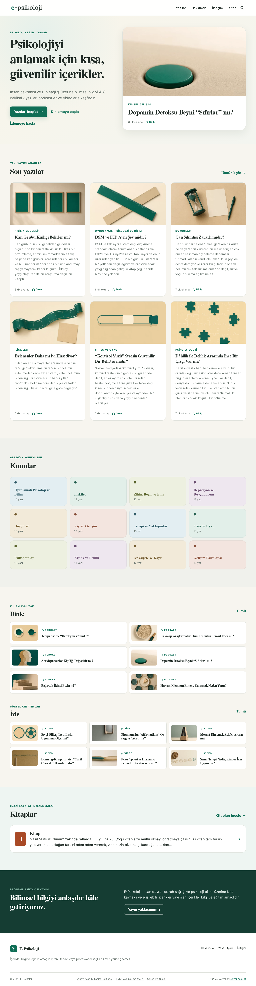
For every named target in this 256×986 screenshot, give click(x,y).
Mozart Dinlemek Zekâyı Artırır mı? (221, 736)
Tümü (241, 611)
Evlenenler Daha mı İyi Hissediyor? (46, 356)
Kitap (232, 8)
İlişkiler (21, 349)
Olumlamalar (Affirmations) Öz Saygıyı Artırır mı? (142, 736)
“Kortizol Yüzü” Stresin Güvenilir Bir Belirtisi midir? (125, 358)
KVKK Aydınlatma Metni (130, 978)
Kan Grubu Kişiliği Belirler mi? (43, 237)
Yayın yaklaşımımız (144, 909)
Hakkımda (199, 8)
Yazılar (181, 8)
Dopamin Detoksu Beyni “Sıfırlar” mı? (180, 112)
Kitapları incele (228, 816)
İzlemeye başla (22, 123)
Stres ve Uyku (106, 349)
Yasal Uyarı (225, 948)
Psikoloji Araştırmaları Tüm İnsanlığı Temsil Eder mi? (197, 635)
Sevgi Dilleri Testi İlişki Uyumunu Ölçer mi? (56, 736)
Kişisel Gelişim (139, 104)
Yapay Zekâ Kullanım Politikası (94, 978)
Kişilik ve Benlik (27, 230)
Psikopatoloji (186, 349)
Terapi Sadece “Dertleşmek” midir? (64, 635)
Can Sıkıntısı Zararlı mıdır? (199, 237)
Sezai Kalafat (238, 978)
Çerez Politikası (156, 978)
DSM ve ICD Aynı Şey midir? (120, 237)
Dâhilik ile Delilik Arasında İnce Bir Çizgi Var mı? (206, 358)
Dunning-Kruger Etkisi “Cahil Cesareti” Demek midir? (61, 761)
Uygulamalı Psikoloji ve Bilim (118, 230)
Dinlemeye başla (65, 112)
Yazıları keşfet (26, 112)
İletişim (217, 8)
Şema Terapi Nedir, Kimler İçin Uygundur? (221, 761)
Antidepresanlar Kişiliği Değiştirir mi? (67, 660)
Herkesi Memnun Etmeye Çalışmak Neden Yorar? (193, 685)
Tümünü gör (231, 173)
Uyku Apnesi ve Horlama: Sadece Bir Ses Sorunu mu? (139, 761)
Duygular (183, 230)
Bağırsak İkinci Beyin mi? (58, 685)
